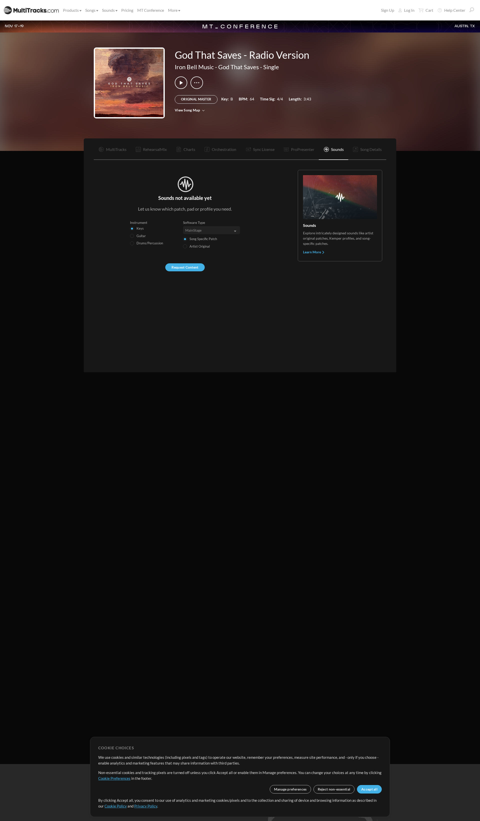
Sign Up (387, 10)
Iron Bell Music (194, 66)
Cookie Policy (115, 806)
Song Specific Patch (203, 239)
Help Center (454, 10)
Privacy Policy (145, 806)
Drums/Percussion (149, 243)
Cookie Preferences (114, 778)
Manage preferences (290, 789)
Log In (409, 10)
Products (71, 10)
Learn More (312, 252)
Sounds (108, 10)
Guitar (141, 236)
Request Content (185, 267)
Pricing (127, 10)
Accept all (369, 789)
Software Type (194, 222)
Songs (90, 10)
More (173, 10)
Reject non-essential (334, 789)
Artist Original (200, 246)
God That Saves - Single (248, 66)
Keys (140, 228)
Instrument (138, 222)
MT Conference (150, 10)
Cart (429, 10)
